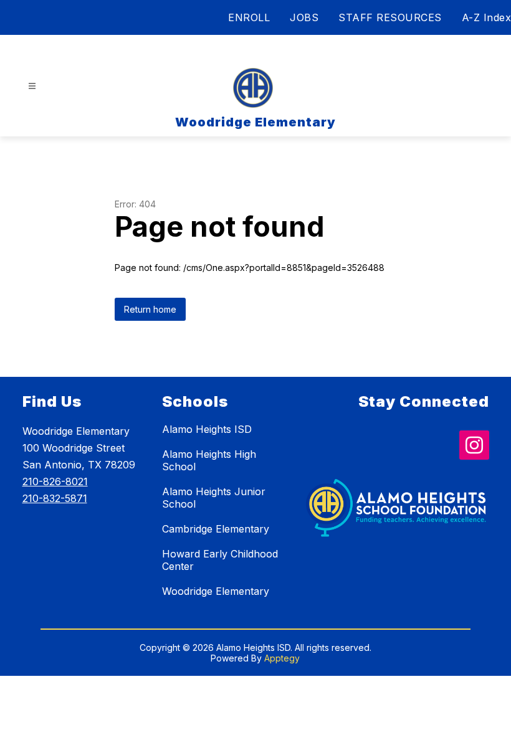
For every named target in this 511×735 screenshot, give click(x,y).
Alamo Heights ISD (207, 429)
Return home (150, 309)
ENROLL (249, 17)
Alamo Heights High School (209, 460)
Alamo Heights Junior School (213, 497)
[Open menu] (32, 86)
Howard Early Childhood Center (220, 560)
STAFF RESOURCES (390, 17)
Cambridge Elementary (215, 529)
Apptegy (282, 658)
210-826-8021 (55, 481)
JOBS (304, 17)
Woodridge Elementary (215, 591)
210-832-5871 (54, 498)
